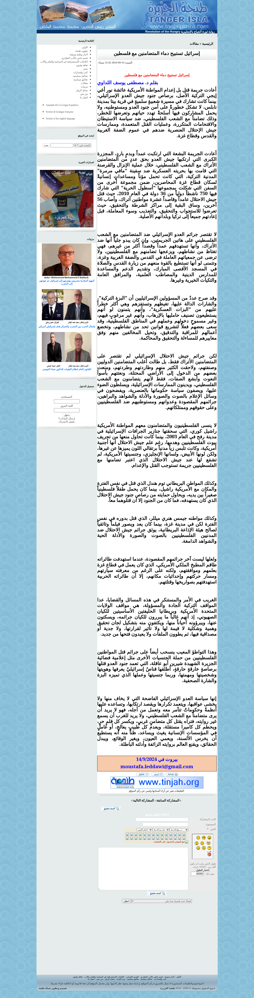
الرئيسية (207, 43)
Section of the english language (60, 118)
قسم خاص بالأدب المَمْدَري (75, 58)
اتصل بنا (84, 97)
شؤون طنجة (81, 51)
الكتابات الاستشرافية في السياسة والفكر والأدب (64, 61)
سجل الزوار (82, 90)
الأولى (85, 47)
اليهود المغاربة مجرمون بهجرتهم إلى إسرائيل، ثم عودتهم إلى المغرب (66, 282)
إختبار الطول (202, 870)
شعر (85, 68)
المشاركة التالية (143, 800)
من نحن (84, 93)
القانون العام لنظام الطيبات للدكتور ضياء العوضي (66, 369)
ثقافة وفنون (82, 65)
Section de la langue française (59, 111)
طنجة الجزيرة (167, 988)
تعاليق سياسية (80, 79)
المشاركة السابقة (167, 800)
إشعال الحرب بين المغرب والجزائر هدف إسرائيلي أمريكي (66, 326)
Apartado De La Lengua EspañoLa (62, 105)
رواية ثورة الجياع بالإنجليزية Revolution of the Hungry (180, 31)
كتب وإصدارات (80, 72)
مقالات (194, 43)
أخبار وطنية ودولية (79, 54)
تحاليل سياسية (80, 76)
